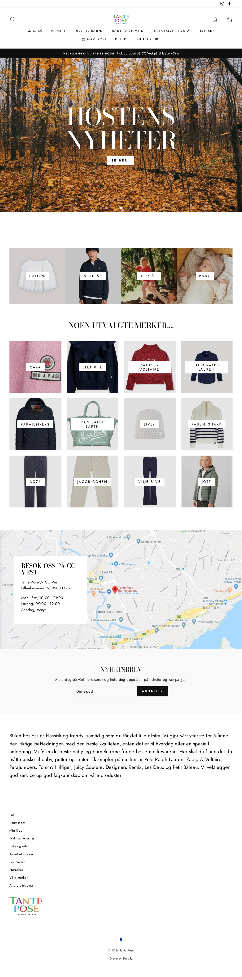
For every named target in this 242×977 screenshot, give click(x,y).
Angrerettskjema (21, 885)
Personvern (17, 862)
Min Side (15, 830)
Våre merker (18, 877)
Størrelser (16, 869)
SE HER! (120, 160)
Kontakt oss (17, 822)
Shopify (127, 958)
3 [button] (125, 208)
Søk (11, 814)
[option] (121, 53)
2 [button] (121, 208)
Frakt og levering (21, 838)
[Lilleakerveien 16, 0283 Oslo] (121, 589)
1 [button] (117, 208)
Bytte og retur (19, 846)
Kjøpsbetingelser (21, 854)
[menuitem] (35, 31)
